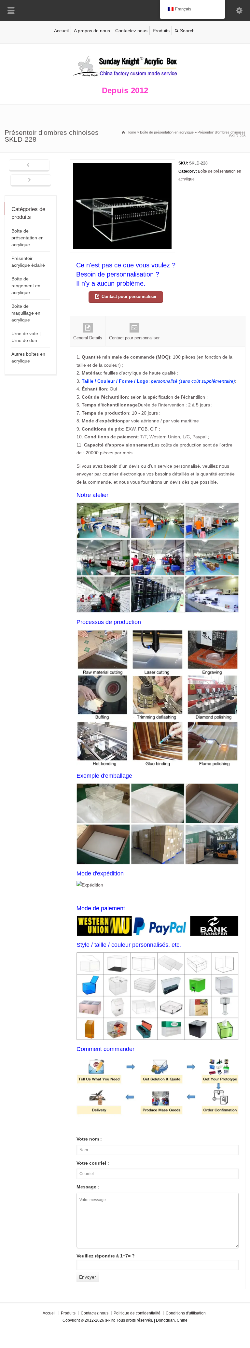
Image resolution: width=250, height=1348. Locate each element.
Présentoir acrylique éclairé (28, 262)
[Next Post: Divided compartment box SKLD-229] (30, 180)
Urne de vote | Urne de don (26, 337)
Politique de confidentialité (137, 1313)
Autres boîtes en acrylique (28, 357)
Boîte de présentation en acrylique (27, 237)
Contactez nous (131, 30)
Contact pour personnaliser (129, 296)
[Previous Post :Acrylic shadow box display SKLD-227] (29, 165)
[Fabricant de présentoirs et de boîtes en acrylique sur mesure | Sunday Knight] (125, 77)
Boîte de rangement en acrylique (25, 285)
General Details (87, 337)
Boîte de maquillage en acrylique (25, 313)
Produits (161, 30)
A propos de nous (92, 30)
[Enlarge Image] (122, 163)
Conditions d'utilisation (186, 1313)
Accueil (61, 30)
